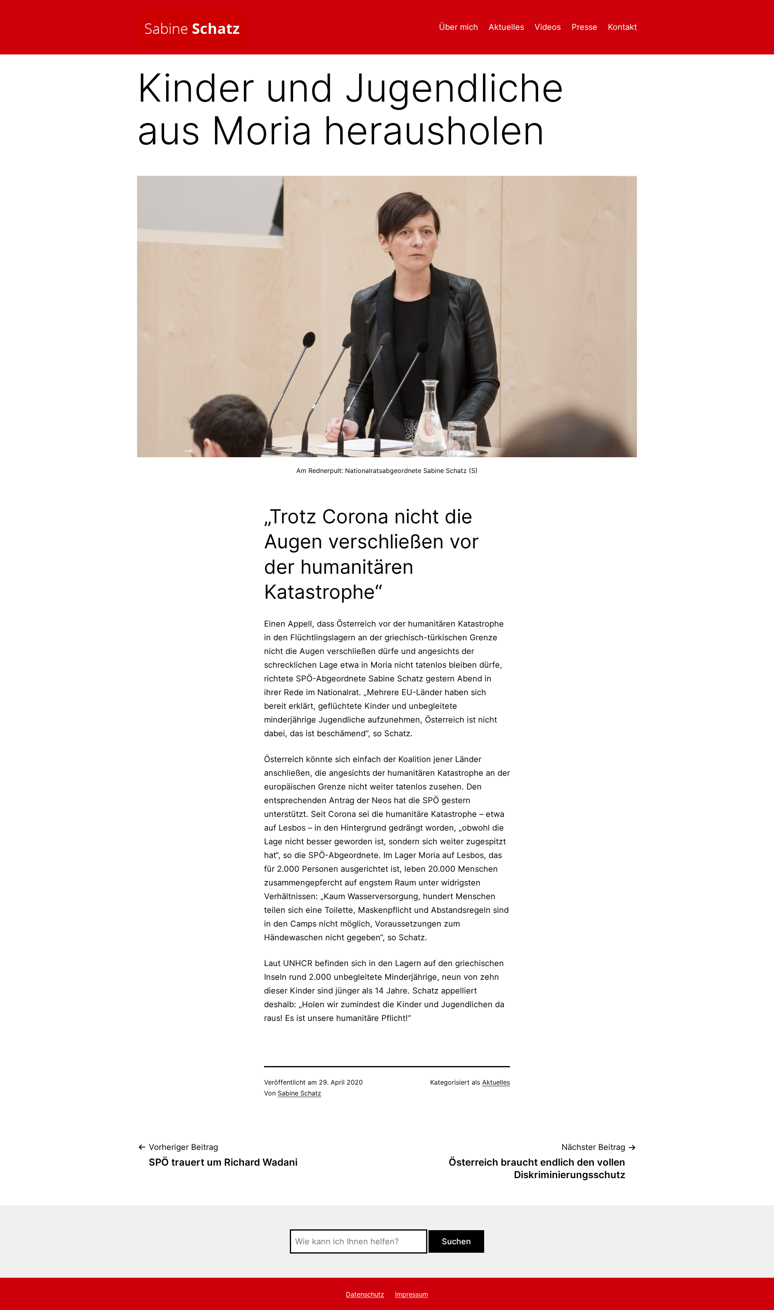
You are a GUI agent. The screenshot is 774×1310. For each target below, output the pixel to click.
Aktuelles (506, 27)
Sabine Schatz (299, 1093)
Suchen (456, 1241)
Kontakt (622, 27)
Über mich (458, 27)
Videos (548, 27)
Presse (584, 27)
